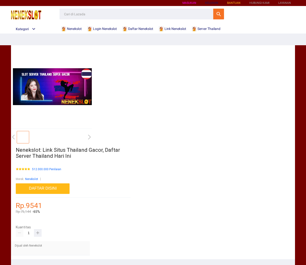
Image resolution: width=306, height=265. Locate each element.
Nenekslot (31, 179)
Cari (218, 14)
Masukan (189, 3)
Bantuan (233, 3)
